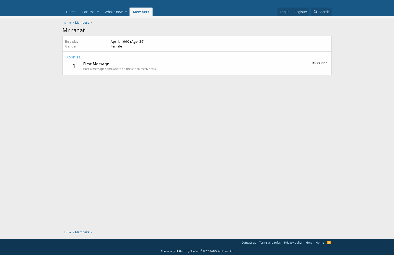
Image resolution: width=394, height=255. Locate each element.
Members (141, 11)
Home (70, 11)
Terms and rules (270, 242)
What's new (114, 11)
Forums (88, 11)
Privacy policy (293, 242)
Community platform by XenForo (197, 251)
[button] (98, 12)
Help (309, 242)
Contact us (248, 242)
